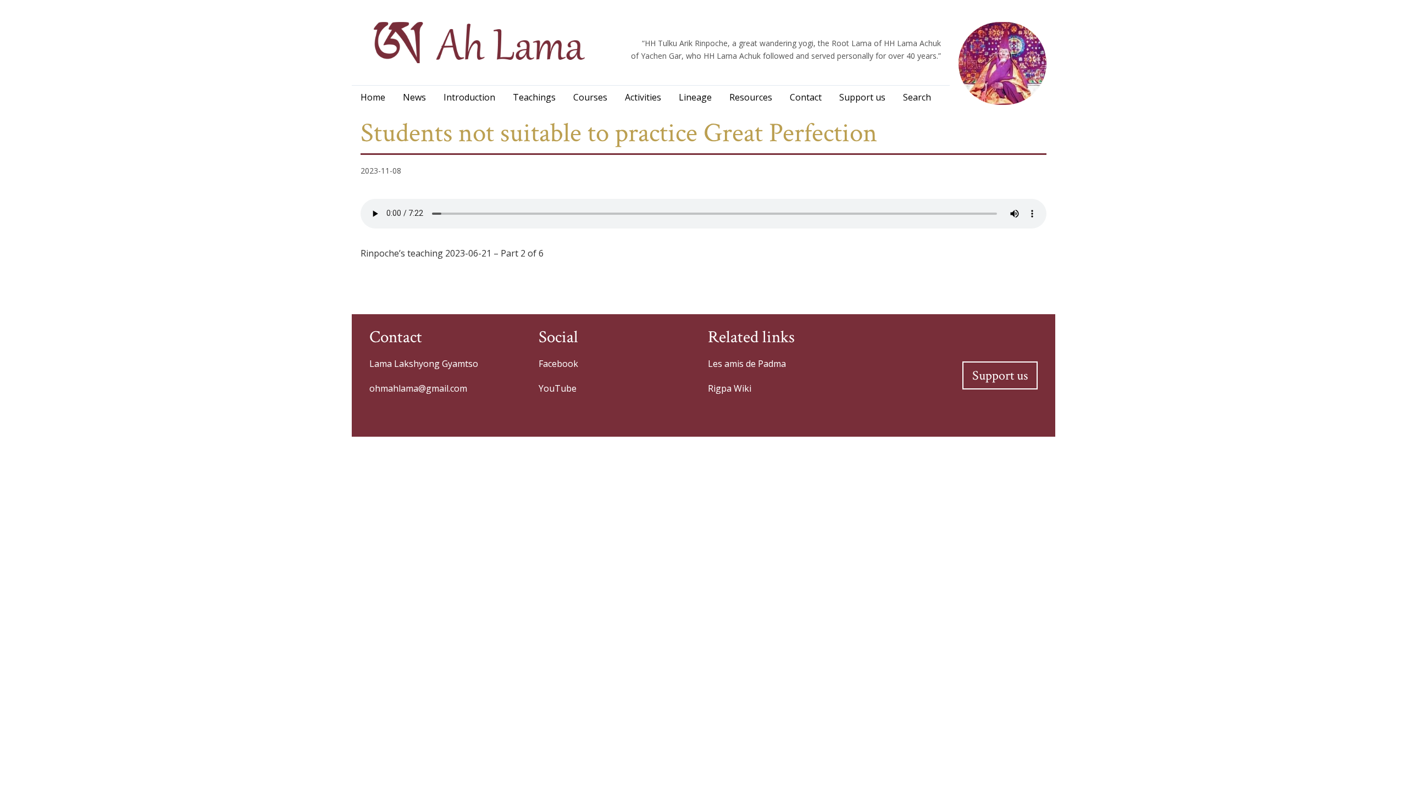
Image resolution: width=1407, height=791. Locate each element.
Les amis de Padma (747, 364)
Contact (806, 97)
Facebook (558, 364)
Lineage (695, 97)
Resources (750, 97)
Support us (862, 97)
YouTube (558, 388)
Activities (643, 97)
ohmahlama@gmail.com (418, 388)
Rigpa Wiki (729, 388)
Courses (590, 97)
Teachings (534, 97)
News (414, 97)
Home (373, 97)
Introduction (469, 97)
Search (917, 97)
